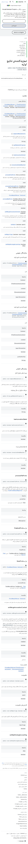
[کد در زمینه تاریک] (26, 261)
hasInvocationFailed (19, 155)
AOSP (25, 38)
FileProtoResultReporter (15, 490)
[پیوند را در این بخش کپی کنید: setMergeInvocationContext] (6, 607)
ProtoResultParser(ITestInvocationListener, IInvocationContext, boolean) (14, 669)
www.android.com (22, 821)
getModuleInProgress (19, 145)
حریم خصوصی (23, 835)
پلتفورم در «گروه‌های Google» (21, 804)
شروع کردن (14, 25)
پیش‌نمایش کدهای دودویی (22, 782)
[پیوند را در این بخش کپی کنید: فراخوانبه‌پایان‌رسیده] (14, 447)
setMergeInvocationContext (12, 211)
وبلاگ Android (24, 799)
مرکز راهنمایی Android (22, 814)
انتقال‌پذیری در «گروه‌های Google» (20, 808)
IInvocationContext (20, 106)
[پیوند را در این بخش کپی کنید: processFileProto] (13, 476)
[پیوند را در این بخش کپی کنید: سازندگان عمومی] (14, 253)
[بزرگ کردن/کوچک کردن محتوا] (20, 42)
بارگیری (25, 779)
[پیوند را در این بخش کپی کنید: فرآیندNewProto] (15, 561)
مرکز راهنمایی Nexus (23, 819)
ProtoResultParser (10, 104)
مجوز (8, 833)
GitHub (25, 788)
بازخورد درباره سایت (15, 835)
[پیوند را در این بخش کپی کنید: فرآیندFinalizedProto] (12, 528)
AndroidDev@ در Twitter (21, 797)
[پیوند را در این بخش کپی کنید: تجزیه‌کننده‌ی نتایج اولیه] (12, 257)
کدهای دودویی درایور (23, 786)
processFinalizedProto (12, 186)
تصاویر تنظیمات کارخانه (22, 784)
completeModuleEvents (19, 133)
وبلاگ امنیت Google (23, 801)
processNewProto (7, 199)
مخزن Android (24, 775)
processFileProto (10, 175)
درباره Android (24, 833)
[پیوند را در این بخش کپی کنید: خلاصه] (20, 96)
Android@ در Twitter (22, 794)
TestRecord (24, 587)
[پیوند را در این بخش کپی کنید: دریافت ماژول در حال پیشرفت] (9, 390)
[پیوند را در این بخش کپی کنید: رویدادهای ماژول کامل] (13, 373)
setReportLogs (9, 234)
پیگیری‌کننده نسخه (23, 828)
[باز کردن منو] (25, 1)
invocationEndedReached (18, 165)
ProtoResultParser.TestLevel (17, 195)
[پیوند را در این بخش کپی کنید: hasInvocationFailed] (12, 419)
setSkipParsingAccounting (13, 244)
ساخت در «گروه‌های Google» (21, 806)
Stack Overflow (23, 826)
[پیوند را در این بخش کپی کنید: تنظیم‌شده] (19, 675)
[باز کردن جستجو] (13, 2)
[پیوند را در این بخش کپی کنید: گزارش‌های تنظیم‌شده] (13, 705)
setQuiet (13, 224)
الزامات (25, 777)
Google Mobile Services (21, 823)
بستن (14, 21)
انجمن (18, 833)
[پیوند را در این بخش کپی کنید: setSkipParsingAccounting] (7, 735)
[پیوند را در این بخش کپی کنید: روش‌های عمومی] (14, 369)
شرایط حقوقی (13, 833)
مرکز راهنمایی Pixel (23, 816)
